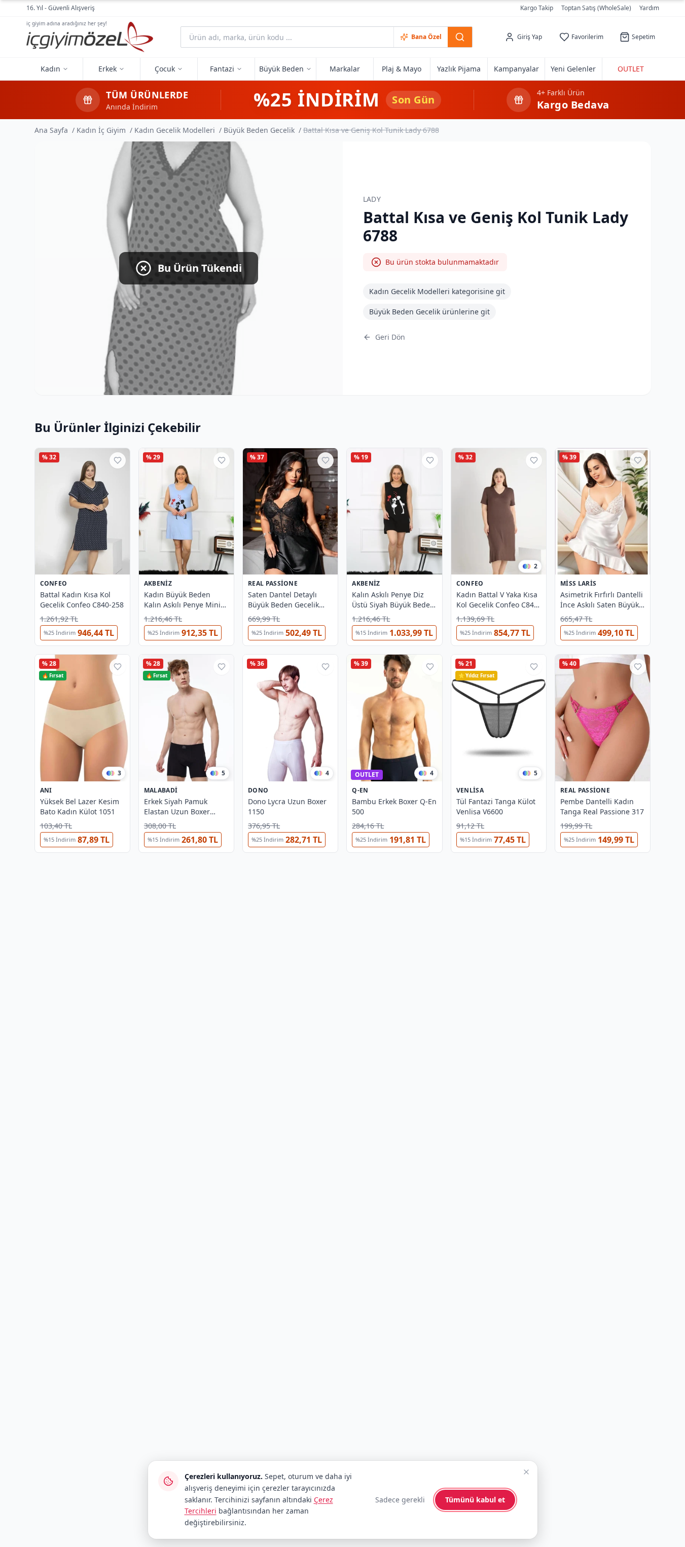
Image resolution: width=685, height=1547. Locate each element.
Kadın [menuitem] (50, 69)
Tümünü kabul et (475, 1499)
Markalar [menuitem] (345, 69)
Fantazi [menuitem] (222, 69)
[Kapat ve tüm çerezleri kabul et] (526, 1472)
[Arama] (460, 37)
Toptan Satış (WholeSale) (596, 8)
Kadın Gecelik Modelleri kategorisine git (437, 291)
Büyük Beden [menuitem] (281, 69)
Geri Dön (390, 337)
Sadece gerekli (400, 1499)
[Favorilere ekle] (118, 460)
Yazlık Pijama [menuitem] (459, 69)
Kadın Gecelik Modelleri (174, 130)
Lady (372, 199)
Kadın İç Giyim (101, 130)
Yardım (649, 8)
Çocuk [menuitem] (165, 69)
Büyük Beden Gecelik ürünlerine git (429, 311)
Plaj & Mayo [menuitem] (401, 69)
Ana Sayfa (51, 130)
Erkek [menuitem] (107, 69)
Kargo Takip (536, 8)
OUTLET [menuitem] (631, 69)
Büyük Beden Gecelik (259, 130)
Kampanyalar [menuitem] (516, 69)
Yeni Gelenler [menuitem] (573, 69)
